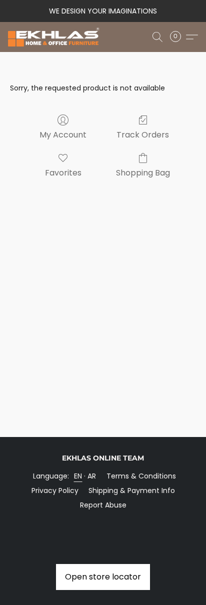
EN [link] (78, 476)
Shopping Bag (143, 172)
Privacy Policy (55, 491)
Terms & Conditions (141, 476)
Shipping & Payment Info (131, 491)
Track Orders (142, 134)
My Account (63, 134)
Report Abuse (103, 505)
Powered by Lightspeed (103, 522)
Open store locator (103, 576)
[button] (56, 37)
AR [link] (92, 476)
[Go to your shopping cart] (178, 37)
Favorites (63, 172)
